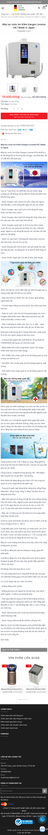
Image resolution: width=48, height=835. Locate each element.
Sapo (29, 833)
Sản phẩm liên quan (24, 657)
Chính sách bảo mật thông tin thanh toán (16, 719)
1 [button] (19, 699)
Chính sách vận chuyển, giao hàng (14, 725)
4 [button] (27, 699)
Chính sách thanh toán (9, 728)
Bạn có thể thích (11, 650)
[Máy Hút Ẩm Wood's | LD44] (36, 674)
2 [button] (22, 699)
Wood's (35, 687)
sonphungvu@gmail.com (10, 777)
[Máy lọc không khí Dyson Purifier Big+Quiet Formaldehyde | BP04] (12, 674)
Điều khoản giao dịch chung (11, 722)
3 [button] (25, 699)
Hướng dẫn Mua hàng (12, 133)
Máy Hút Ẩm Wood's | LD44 (35, 689)
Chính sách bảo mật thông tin (12, 715)
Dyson (12, 687)
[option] (24, 58)
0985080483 (27, 125)
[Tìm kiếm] (39, 8)
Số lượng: (4, 109)
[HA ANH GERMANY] (20, 8)
